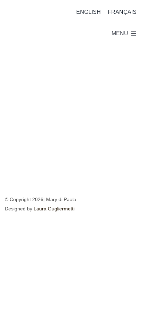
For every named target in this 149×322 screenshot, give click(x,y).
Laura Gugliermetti (54, 208)
